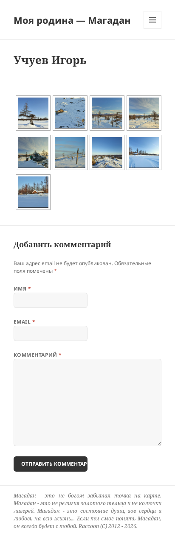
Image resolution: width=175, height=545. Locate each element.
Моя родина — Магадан (72, 20)
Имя (22, 288)
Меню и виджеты (152, 28)
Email (24, 321)
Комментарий (38, 354)
